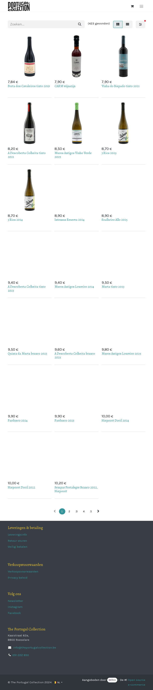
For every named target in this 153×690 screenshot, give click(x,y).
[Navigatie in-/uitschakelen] (141, 6)
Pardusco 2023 (64, 420)
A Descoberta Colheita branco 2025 (75, 355)
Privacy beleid (17, 577)
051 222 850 (20, 655)
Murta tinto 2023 (113, 287)
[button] (36, 71)
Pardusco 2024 (17, 420)
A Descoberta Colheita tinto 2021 (27, 155)
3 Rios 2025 (109, 153)
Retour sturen (17, 540)
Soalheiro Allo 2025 (115, 220)
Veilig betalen (17, 546)
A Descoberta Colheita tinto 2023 (27, 289)
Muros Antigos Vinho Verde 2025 (73, 155)
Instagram (15, 607)
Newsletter (15, 601)
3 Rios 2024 (15, 220)
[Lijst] (127, 24)
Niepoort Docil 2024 (115, 420)
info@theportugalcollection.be (34, 647)
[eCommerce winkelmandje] (132, 6)
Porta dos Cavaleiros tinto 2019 (29, 86)
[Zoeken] (80, 24)
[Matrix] (118, 24)
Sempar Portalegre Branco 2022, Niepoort (76, 489)
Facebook (14, 613)
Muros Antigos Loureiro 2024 (74, 287)
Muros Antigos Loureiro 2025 (121, 353)
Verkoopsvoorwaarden (23, 571)
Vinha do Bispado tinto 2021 (120, 86)
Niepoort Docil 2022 (21, 487)
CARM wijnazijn (65, 86)
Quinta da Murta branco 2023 (27, 353)
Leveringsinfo (17, 534)
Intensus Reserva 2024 (69, 220)
